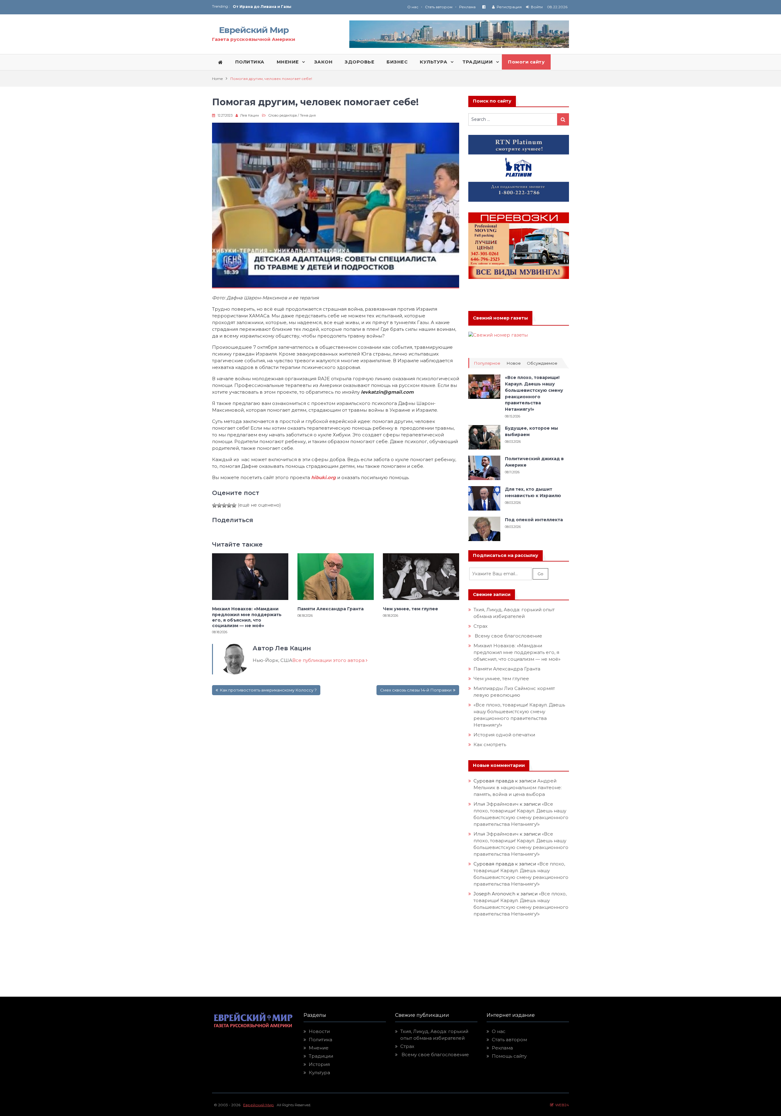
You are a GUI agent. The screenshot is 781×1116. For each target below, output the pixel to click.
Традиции (321, 1056)
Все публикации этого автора (329, 660)
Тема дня (308, 115)
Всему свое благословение (507, 636)
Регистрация (509, 7)
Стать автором (438, 7)
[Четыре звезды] (229, 505)
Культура (319, 1072)
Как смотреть (490, 744)
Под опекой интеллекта (534, 519)
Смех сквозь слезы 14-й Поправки (416, 690)
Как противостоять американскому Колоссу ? (268, 690)
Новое (513, 363)
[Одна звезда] (214, 505)
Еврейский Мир (254, 30)
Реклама (467, 7)
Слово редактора (282, 115)
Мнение (319, 1048)
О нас (412, 7)
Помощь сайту (509, 1056)
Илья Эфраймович (495, 804)
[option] (311, 6)
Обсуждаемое (542, 363)
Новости (319, 1031)
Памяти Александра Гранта (330, 609)
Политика (320, 1039)
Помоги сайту (526, 62)
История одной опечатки (504, 735)
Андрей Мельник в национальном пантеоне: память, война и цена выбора (518, 787)
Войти (537, 7)
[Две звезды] (219, 505)
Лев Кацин (249, 115)
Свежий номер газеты (500, 318)
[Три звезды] (224, 505)
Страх (480, 626)
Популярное (487, 363)
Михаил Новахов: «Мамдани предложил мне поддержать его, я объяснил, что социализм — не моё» (247, 617)
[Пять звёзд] (234, 505)
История (319, 1064)
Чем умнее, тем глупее (410, 609)
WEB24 (561, 1105)
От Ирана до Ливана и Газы (262, 6)
